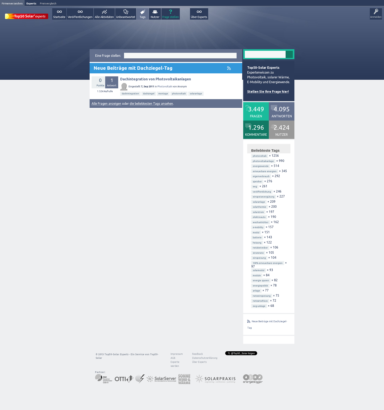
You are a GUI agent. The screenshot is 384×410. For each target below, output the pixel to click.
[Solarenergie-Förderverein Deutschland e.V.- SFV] (140, 382)
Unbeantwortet (125, 17)
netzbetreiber (260, 247)
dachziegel (148, 93)
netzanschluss (260, 301)
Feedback (197, 354)
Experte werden (175, 364)
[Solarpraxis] (216, 382)
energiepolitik (260, 285)
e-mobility (258, 227)
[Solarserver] (161, 382)
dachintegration (130, 93)
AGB (173, 358)
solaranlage (196, 93)
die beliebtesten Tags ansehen (151, 103)
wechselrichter (260, 222)
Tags (143, 17)
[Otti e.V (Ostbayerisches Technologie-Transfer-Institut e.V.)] (124, 382)
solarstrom (258, 212)
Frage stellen (170, 17)
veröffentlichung (262, 192)
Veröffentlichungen (80, 17)
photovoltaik (179, 93)
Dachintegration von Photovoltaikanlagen (155, 79)
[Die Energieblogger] (253, 382)
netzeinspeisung (262, 296)
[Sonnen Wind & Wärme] (184, 382)
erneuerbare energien (265, 171)
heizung (257, 242)
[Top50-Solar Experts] (26, 14)
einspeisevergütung (263, 197)
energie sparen (261, 280)
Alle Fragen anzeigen (106, 103)
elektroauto (259, 217)
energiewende (261, 166)
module (257, 275)
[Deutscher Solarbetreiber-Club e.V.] (104, 382)
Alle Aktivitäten (104, 17)
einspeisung (259, 258)
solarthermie (259, 207)
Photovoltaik (164, 86)
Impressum (177, 354)
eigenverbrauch (261, 176)
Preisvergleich (48, 3)
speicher (257, 181)
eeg (255, 186)
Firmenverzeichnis (12, 3)
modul (256, 232)
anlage (256, 290)
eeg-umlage (259, 306)
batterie (257, 237)
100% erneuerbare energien (268, 263)
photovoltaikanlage (263, 161)
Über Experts (199, 17)
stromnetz (258, 253)
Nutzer (155, 17)
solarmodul (258, 270)
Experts (31, 3)
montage (163, 93)
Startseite (59, 17)
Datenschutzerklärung (201, 358)
